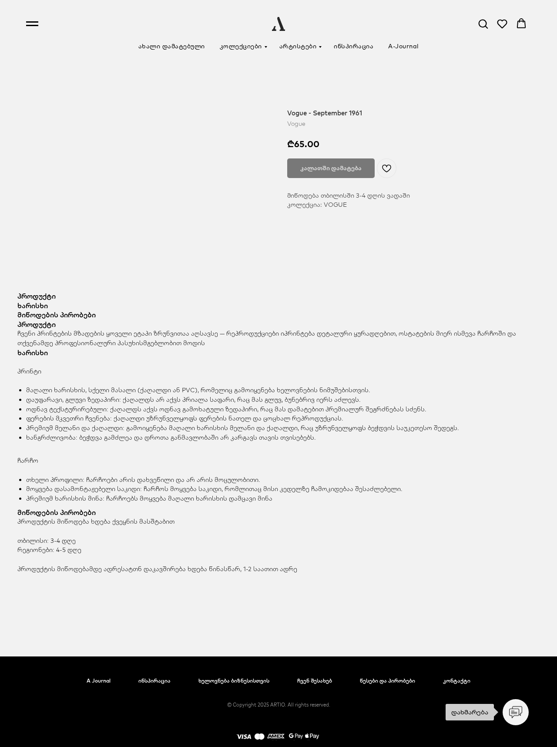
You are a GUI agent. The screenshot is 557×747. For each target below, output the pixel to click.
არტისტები (298, 46)
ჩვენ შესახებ (314, 680)
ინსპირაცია (353, 46)
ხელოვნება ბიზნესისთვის (233, 680)
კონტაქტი (456, 680)
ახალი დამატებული (171, 46)
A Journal (99, 680)
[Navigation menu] (32, 24)
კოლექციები (241, 46)
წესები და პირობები (387, 680)
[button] (483, 23)
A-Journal (403, 46)
